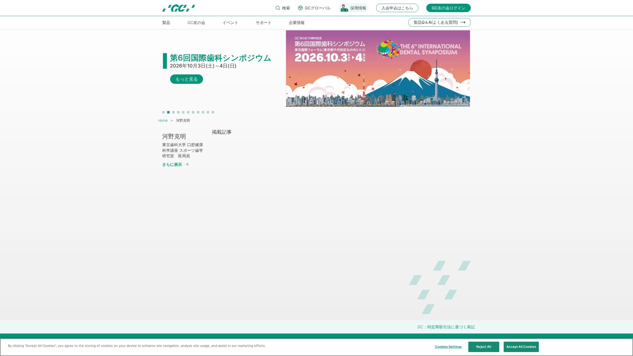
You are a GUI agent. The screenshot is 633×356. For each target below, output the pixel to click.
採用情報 (358, 7)
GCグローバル (318, 7)
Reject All (483, 347)
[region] (316, 347)
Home (163, 120)
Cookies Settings (448, 347)
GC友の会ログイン (448, 7)
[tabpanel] (316, 71)
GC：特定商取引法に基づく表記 (446, 326)
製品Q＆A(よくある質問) (436, 22)
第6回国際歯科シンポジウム (220, 58)
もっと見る (187, 79)
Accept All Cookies (521, 347)
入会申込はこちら (397, 7)
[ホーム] (178, 8)
